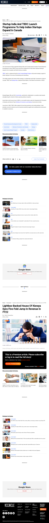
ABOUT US (20, 504)
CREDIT (31, 5)
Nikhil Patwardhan (9, 315)
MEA (43, 2)
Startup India (15, 80)
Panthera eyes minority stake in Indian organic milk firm (21, 456)
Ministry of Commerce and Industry (24, 102)
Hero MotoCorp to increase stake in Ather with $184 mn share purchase (25, 203)
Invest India (18, 95)
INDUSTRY (37, 5)
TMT (7, 19)
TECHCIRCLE (35, 507)
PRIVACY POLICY (19, 515)
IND (40, 2)
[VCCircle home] (4, 2)
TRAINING (34, 511)
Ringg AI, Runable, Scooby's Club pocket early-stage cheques (23, 226)
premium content (25, 360)
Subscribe (34, 2)
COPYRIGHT (20, 511)
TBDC (4, 73)
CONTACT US (20, 509)
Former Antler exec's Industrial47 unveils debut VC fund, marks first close (25, 220)
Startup (33, 127)
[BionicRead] (37, 35)
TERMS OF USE (28, 504)
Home (4, 19)
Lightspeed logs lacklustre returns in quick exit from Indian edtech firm (24, 215)
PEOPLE (42, 5)
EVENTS (34, 509)
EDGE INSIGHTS (34, 515)
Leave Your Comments (39, 159)
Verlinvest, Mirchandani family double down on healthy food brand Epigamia (25, 450)
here (38, 366)
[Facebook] (41, 35)
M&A (28, 5)
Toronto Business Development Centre (12, 124)
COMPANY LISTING (27, 507)
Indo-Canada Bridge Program (24, 73)
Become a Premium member (13, 363)
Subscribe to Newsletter (13, 171)
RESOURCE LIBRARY (27, 512)
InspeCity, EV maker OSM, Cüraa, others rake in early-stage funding (24, 209)
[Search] (25, 2)
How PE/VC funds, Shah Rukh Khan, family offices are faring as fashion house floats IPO (28, 420)
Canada (22, 130)
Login (29, 2)
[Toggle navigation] (46, 2)
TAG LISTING (27, 509)
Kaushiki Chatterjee (9, 33)
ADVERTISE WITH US (20, 507)
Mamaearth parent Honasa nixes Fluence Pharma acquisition (23, 432)
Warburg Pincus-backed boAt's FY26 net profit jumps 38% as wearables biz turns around (28, 438)
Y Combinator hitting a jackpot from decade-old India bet (22, 238)
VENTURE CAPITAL (22, 5)
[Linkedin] (45, 35)
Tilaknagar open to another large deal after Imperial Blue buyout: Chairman (25, 444)
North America (31, 130)
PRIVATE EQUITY (14, 5)
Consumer (13, 207)
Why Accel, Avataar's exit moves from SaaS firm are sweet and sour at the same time (27, 232)
